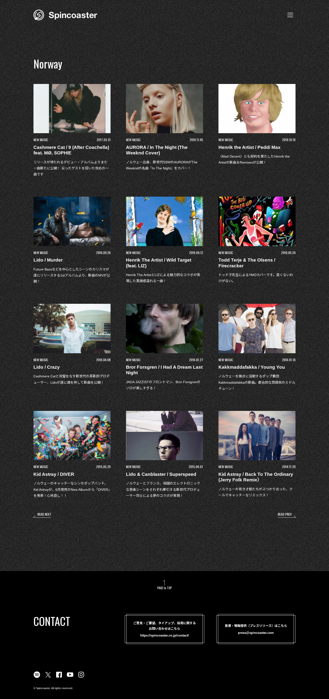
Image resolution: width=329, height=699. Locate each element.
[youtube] (70, 677)
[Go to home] (65, 14)
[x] (48, 677)
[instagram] (81, 677)
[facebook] (59, 677)
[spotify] (37, 677)
